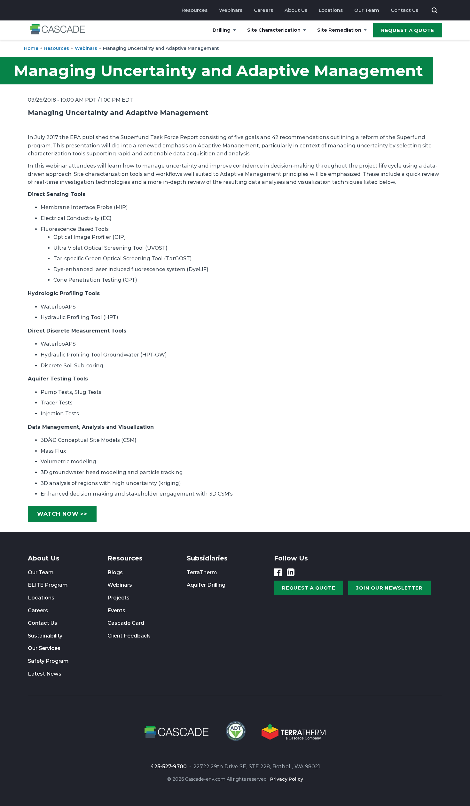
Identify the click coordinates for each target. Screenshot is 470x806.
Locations (331, 10)
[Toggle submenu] (235, 30)
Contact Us (404, 10)
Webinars (230, 10)
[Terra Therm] (293, 733)
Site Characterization (274, 30)
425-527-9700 (168, 766)
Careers (263, 10)
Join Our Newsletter (389, 588)
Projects (118, 598)
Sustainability (45, 636)
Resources (195, 10)
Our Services (44, 648)
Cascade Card (125, 623)
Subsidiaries (207, 558)
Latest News (44, 674)
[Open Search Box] (434, 10)
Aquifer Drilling (206, 585)
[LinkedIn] (290, 572)
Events (116, 610)
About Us (296, 10)
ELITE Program (48, 585)
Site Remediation (339, 30)
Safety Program (48, 661)
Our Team (366, 10)
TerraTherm (202, 572)
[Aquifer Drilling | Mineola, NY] (235, 733)
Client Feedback (128, 636)
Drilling (222, 30)
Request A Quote (407, 30)
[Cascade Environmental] (57, 30)
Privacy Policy (286, 779)
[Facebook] (278, 572)
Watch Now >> (62, 514)
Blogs (115, 572)
